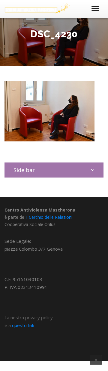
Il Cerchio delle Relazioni (49, 217)
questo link (23, 325)
